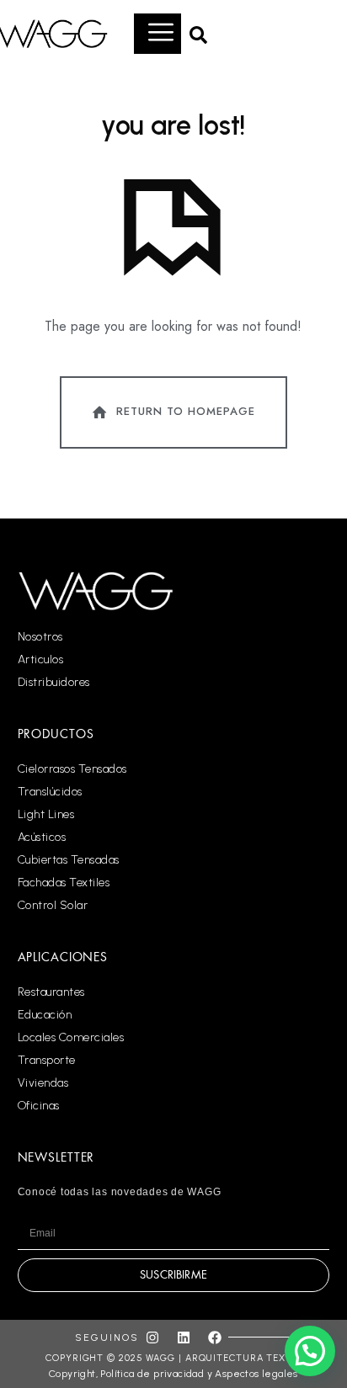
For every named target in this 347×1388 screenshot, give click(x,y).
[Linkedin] (183, 1337)
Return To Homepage (185, 411)
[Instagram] (152, 1337)
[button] (198, 34)
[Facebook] (214, 1337)
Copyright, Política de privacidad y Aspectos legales (173, 1374)
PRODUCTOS (56, 734)
